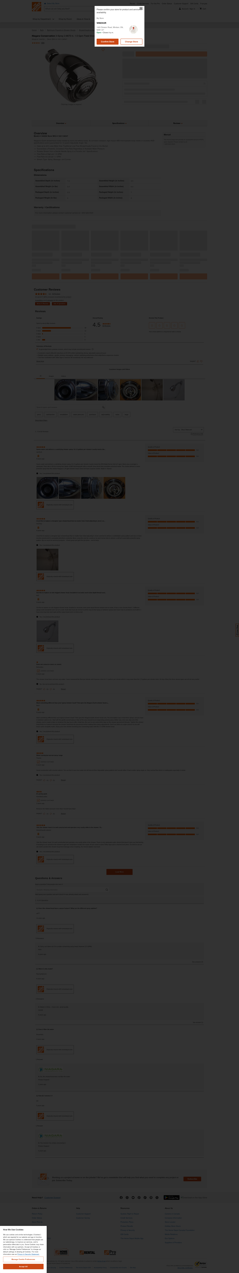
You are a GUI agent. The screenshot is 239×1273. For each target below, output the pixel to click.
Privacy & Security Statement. (28, 1254)
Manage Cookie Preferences (23, 1259)
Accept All (23, 1266)
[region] (23, 1249)
